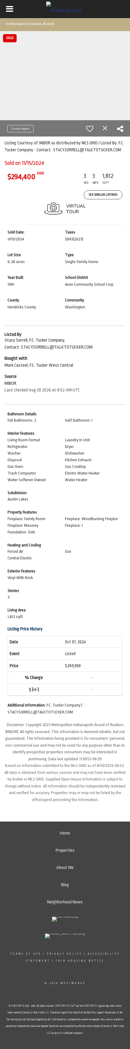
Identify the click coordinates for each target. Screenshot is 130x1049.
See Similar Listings (103, 195)
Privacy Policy (64, 953)
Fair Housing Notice (80, 960)
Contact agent (20, 128)
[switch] (89, 128)
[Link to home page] (65, 9)
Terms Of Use (25, 953)
